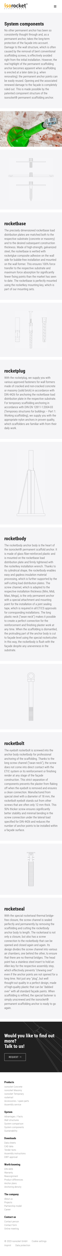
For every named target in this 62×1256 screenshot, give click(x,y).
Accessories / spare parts (16, 1101)
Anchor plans (10, 1183)
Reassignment (11, 1176)
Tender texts (10, 1149)
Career (7, 1209)
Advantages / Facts (13, 1116)
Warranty (8, 1172)
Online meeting (11, 1228)
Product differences (13, 1179)
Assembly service (12, 1104)
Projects (8, 1202)
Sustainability (10, 1130)
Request (13, 1057)
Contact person (11, 1221)
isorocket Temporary (14, 1093)
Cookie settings (39, 1241)
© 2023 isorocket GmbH (15, 1241)
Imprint (7, 1245)
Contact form (10, 1225)
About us (8, 1198)
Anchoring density (12, 1186)
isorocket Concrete (13, 1086)
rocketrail (8, 1097)
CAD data (8, 1146)
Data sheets (10, 1142)
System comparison (13, 1123)
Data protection (22, 1245)
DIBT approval (11, 1157)
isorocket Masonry (13, 1090)
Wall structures (11, 1120)
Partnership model (13, 1206)
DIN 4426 (8, 1169)
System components (14, 1127)
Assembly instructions (15, 1153)
